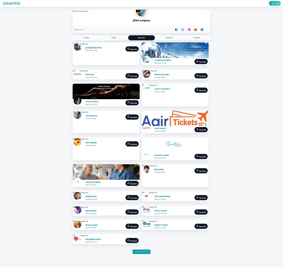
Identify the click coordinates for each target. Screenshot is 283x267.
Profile (114, 38)
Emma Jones (91, 225)
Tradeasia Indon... (163, 60)
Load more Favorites (141, 252)
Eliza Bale (158, 169)
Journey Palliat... (93, 182)
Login (275, 3)
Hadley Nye (91, 196)
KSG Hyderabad (162, 196)
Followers (169, 38)
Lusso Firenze (91, 101)
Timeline (86, 38)
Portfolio (197, 38)
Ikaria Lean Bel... (162, 74)
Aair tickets (160, 128)
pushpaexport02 (93, 47)
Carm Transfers (162, 89)
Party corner (160, 210)
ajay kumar (91, 210)
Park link (89, 74)
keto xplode (91, 142)
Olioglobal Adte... (93, 239)
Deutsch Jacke (161, 155)
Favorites (141, 38)
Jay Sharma (91, 115)
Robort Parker (161, 225)
